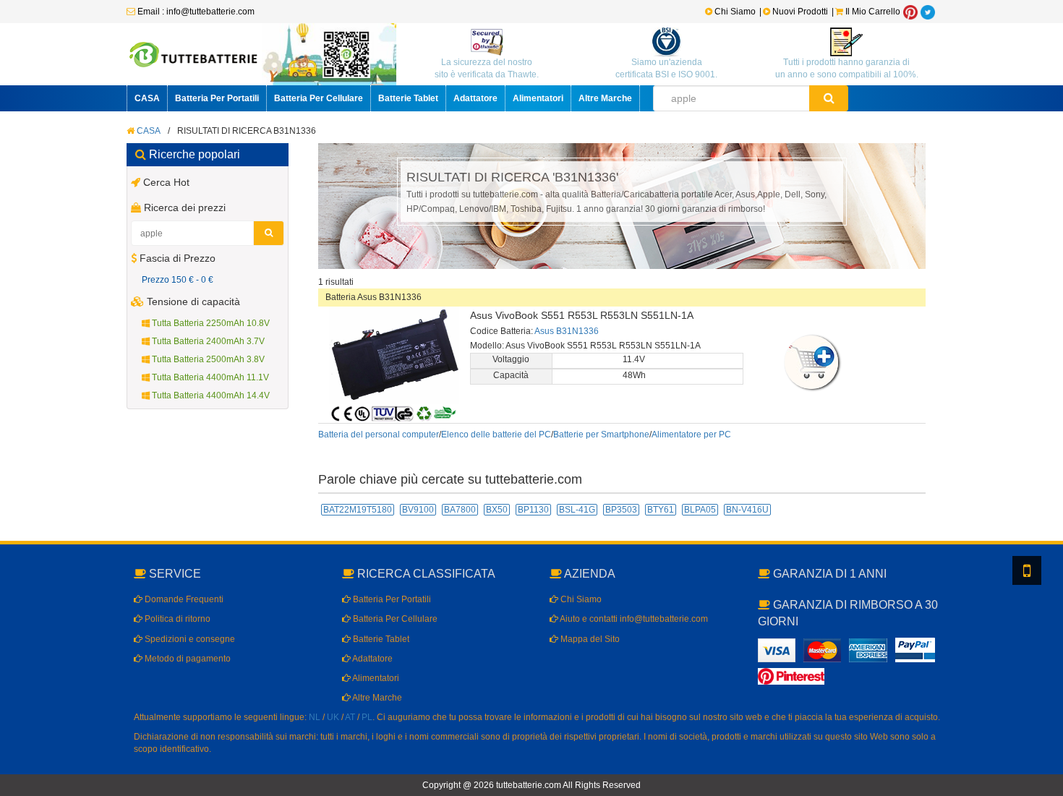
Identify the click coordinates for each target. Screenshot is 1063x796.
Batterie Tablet (408, 98)
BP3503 (621, 510)
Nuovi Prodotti (800, 12)
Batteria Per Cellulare (318, 98)
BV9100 (418, 510)
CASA (147, 98)
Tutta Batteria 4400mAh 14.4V (210, 395)
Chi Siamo (734, 12)
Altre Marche (605, 98)
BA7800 (460, 510)
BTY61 (660, 510)
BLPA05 (700, 510)
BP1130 (533, 510)
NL (314, 717)
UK (333, 717)
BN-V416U (747, 510)
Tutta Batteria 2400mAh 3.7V (207, 341)
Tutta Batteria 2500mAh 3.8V (207, 359)
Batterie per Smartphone (601, 434)
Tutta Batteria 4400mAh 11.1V (209, 377)
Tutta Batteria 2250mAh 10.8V (210, 323)
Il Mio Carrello (871, 12)
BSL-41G (577, 510)
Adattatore (475, 98)
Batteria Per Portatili (217, 98)
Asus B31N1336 (566, 331)
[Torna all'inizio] (1048, 599)
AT (350, 717)
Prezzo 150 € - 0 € (177, 280)
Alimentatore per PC (691, 434)
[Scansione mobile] (1026, 570)
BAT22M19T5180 (357, 510)
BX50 (497, 510)
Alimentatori (538, 98)
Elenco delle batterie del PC (496, 434)
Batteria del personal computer (378, 434)
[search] (829, 98)
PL (367, 717)
